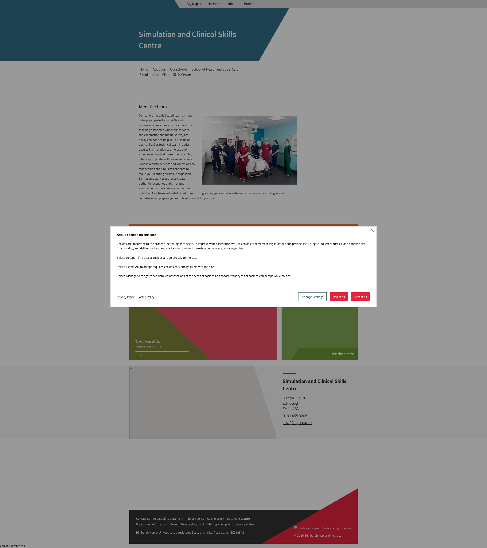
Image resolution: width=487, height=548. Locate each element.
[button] (373, 230)
